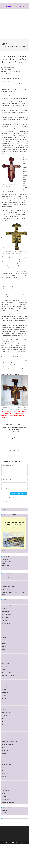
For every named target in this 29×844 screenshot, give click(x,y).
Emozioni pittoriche (6, 567)
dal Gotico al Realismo (6, 672)
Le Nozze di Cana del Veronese (8, 586)
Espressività (4, 695)
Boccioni (3, 626)
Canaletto (3, 643)
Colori (2, 660)
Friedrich (3, 704)
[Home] (1, 46)
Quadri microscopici (6, 561)
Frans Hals (3, 701)
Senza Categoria (5, 779)
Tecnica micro (4, 559)
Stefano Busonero (9, 67)
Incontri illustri (4, 733)
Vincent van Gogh (5, 799)
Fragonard (3, 698)
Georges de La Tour (6, 712)
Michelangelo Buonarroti (7, 744)
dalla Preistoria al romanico (12, 71)
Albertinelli (4, 608)
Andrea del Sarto (5, 611)
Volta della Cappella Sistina (7, 802)
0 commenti (7, 73)
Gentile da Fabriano (6, 710)
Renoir (3, 770)
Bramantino (4, 634)
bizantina (18, 143)
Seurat (3, 785)
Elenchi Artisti (4, 689)
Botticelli (3, 632)
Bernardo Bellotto (5, 623)
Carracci (3, 652)
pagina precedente (12, 95)
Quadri (3, 767)
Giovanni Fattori (5, 724)
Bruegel (3, 640)
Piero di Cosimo (5, 756)
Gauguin (3, 707)
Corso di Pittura (5, 666)
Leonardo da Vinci (5, 735)
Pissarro (3, 759)
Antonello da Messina (6, 614)
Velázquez (3, 793)
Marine (3, 563)
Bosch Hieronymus (6, 629)
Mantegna (3, 738)
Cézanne (3, 655)
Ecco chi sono (4, 810)
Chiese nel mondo (5, 658)
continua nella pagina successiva (10, 374)
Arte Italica (14, 448)
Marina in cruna (5, 565)
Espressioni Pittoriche (6, 569)
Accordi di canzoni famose (7, 606)
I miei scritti (4, 730)
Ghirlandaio (4, 715)
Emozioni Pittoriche (6, 692)
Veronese (3, 796)
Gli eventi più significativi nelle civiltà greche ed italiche (14, 428)
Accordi (3, 603)
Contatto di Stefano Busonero (8, 814)
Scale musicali (4, 776)
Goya (2, 727)
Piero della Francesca (6, 753)
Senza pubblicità (5, 782)
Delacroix (3, 683)
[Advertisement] (14, 24)
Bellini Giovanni (5, 620)
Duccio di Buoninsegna (6, 686)
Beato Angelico (5, 617)
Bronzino (3, 637)
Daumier (3, 681)
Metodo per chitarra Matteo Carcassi (10, 741)
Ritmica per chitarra (6, 773)
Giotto (3, 721)
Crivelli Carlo (4, 669)
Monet (3, 747)
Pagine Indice (4, 750)
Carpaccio (3, 649)
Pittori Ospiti (4, 761)
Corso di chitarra (5, 663)
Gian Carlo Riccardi (5, 589)
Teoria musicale (5, 790)
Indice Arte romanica (16, 82)
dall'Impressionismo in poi (7, 675)
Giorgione (3, 718)
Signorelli (3, 787)
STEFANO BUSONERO (11, 6)
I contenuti (4, 812)
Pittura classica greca (6, 764)
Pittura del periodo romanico (14, 438)
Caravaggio (4, 646)
